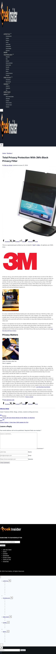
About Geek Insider (10, 96)
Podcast (7, 106)
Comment (40, 448)
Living (7, 42)
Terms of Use (7, 559)
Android (7, 60)
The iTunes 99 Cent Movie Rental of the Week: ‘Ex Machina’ (17, 416)
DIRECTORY (7, 92)
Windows (8, 56)
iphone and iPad (9, 62)
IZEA (38, 245)
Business (7, 50)
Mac (7, 58)
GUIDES (5, 622)
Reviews (7, 75)
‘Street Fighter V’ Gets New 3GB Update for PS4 (14, 421)
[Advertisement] (28, 481)
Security (7, 67)
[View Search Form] (1, 110)
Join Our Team (9, 104)
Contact (7, 100)
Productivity (8, 46)
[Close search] (1, 647)
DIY (6, 90)
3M (34, 245)
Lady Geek (8, 44)
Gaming (7, 40)
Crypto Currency (9, 73)
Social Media (8, 48)
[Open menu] (1, 144)
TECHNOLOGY (6, 598)
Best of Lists (8, 81)
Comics (7, 38)
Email (29, 455)
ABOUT (4, 631)
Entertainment (9, 36)
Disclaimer (6, 555)
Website (30, 459)
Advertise (8, 98)
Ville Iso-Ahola (8, 165)
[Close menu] (0, 577)
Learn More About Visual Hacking (43, 386)
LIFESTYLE (5, 581)
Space (7, 71)
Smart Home (8, 65)
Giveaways (8, 79)
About (4, 551)
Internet (7, 69)
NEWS (5, 52)
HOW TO (7, 86)
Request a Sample (29, 396)
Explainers (8, 88)
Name (30, 452)
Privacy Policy (9, 102)
